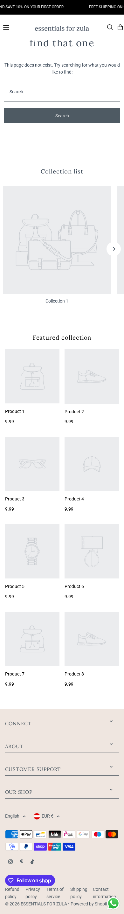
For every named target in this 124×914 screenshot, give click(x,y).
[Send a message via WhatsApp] (113, 903)
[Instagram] (10, 862)
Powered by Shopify (90, 903)
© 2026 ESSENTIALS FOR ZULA (36, 903)
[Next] (114, 249)
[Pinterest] (22, 862)
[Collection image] (57, 240)
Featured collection (62, 337)
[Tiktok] (32, 862)
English (12, 816)
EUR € (47, 816)
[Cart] (120, 27)
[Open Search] (110, 27)
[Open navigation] (16, 27)
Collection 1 (56, 301)
